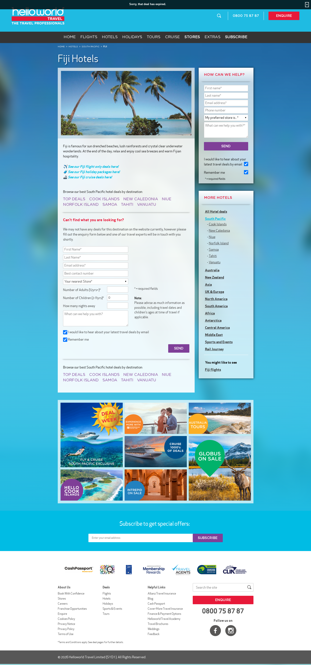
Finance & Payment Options (164, 614)
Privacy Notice (66, 624)
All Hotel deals (216, 211)
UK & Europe (214, 292)
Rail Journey (214, 349)
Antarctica (213, 320)
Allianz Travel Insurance (162, 593)
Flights (88, 37)
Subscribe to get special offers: (155, 523)
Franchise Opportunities (72, 609)
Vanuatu (146, 205)
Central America (217, 327)
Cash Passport (156, 603)
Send (226, 146)
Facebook (215, 630)
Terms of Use (65, 634)
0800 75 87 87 (246, 16)
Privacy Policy (66, 629)
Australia (212, 270)
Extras (212, 37)
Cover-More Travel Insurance (165, 609)
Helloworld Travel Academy (164, 619)
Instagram (230, 630)
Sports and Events (219, 342)
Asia (208, 284)
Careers (62, 603)
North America (216, 299)
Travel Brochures (158, 624)
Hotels (110, 37)
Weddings (153, 629)
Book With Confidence (71, 593)
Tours (153, 37)
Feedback (154, 634)
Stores (62, 598)
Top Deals (74, 199)
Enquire (284, 16)
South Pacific (215, 219)
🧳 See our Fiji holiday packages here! (91, 172)
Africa (210, 313)
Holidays (132, 37)
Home (70, 37)
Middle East (214, 335)
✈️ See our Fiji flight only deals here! (90, 166)
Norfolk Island (81, 205)
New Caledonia (140, 199)
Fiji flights (213, 369)
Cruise (172, 37)
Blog (150, 598)
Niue (166, 199)
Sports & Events (112, 609)
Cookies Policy (66, 619)
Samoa (109, 205)
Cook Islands (104, 199)
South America (216, 306)
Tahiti (127, 205)
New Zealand (214, 277)
